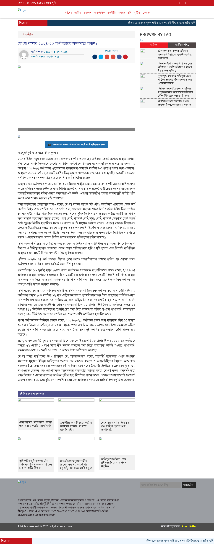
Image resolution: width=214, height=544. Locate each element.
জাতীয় (77, 13)
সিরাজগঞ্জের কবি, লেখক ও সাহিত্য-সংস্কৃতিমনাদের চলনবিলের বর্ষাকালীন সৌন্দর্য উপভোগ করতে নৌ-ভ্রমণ (175, 92)
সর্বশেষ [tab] (153, 45)
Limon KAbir (188, 526)
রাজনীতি (111, 13)
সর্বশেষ (68, 13)
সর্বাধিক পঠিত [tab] (182, 45)
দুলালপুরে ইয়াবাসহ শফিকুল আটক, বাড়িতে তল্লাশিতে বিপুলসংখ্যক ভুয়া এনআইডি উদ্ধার (175, 79)
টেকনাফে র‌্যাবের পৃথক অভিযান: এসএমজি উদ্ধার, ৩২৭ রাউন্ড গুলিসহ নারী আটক (160, 23)
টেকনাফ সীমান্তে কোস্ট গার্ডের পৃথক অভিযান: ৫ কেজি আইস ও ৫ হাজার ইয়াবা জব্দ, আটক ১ (175, 67)
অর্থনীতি (29, 34)
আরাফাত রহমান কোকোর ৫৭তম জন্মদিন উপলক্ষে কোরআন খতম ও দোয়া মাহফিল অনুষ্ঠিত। (174, 104)
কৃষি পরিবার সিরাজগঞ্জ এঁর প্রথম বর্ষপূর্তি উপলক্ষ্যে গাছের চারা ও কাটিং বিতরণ (35, 464)
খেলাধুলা (147, 13)
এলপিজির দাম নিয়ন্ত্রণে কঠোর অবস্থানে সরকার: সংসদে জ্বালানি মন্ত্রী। (76, 426)
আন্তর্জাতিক (99, 13)
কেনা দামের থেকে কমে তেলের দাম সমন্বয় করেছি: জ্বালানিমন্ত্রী (35, 424)
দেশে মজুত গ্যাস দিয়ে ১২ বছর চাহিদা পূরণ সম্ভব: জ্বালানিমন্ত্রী (115, 426)
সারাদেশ (87, 13)
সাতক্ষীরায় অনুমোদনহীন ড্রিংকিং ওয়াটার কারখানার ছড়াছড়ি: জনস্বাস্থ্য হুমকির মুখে (76, 464)
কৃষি (129, 13)
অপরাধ (121, 13)
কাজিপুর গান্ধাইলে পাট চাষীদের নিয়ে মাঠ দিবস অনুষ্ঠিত (113, 462)
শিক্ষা (141, 40)
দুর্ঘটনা (137, 13)
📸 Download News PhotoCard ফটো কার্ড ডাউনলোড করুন (76, 144)
